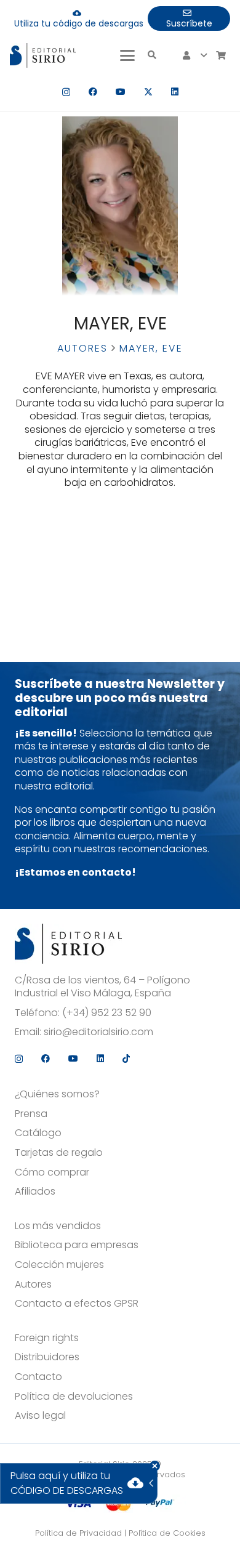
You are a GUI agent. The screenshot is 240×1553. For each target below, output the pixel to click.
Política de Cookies (167, 1533)
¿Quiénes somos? (57, 1094)
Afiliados (35, 1191)
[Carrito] (220, 55)
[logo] (43, 55)
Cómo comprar (52, 1172)
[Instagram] (66, 92)
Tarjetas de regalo (59, 1153)
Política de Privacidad (78, 1533)
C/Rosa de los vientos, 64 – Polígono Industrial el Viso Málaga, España (102, 987)
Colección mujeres (59, 1265)
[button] (127, 55)
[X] (148, 92)
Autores (82, 348)
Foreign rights (47, 1338)
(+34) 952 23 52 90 (106, 1013)
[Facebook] (93, 91)
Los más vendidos (58, 1226)
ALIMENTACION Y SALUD (60, 517)
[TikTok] (126, 1058)
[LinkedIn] (174, 91)
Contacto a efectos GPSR (76, 1303)
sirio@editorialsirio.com (98, 1032)
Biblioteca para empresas (76, 1245)
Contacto (38, 1377)
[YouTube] (121, 91)
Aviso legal (40, 1415)
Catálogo (38, 1133)
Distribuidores (47, 1357)
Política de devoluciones (74, 1396)
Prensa (31, 1114)
